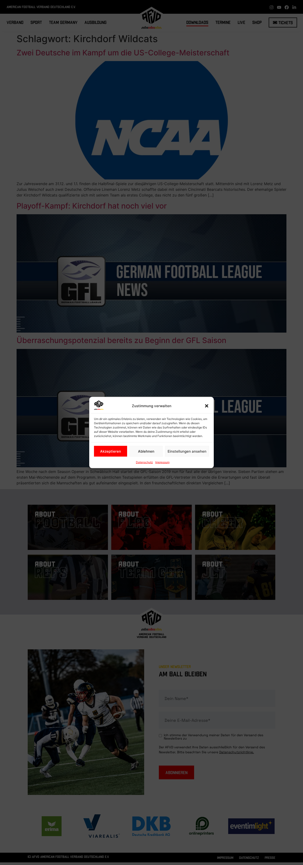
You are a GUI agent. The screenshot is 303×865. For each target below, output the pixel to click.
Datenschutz (144, 462)
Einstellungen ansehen (187, 451)
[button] (206, 406)
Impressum (162, 462)
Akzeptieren (110, 451)
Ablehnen (146, 451)
